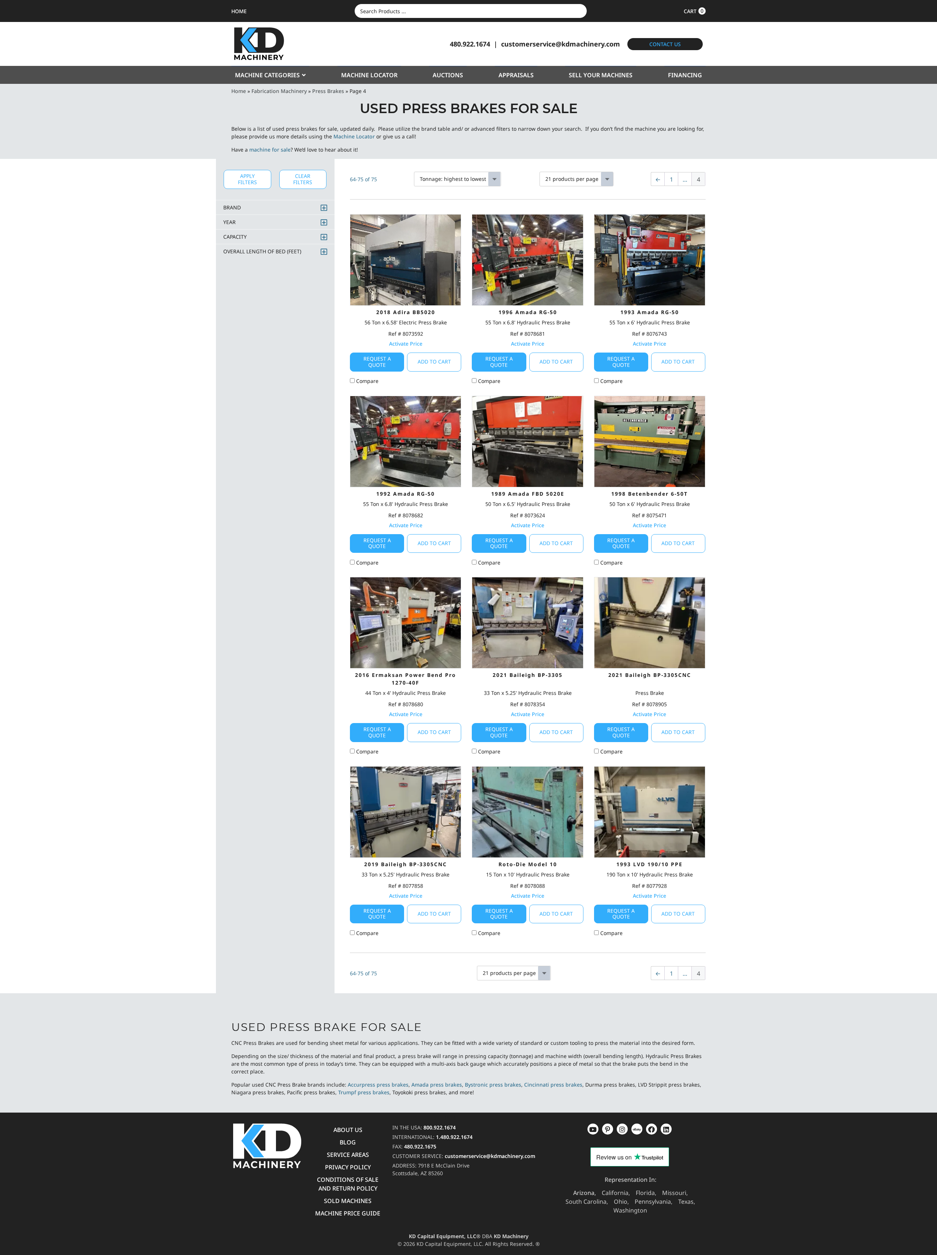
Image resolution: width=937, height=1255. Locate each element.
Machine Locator (369, 75)
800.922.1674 (439, 1127)
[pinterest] (622, 1129)
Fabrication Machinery (279, 90)
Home (238, 90)
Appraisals (516, 75)
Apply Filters (247, 179)
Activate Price (405, 343)
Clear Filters (302, 179)
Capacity (235, 236)
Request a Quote (377, 361)
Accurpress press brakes (378, 1084)
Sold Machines (348, 1201)
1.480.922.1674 (454, 1136)
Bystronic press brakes (493, 1084)
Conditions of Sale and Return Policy (347, 1184)
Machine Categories (267, 75)
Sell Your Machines (600, 75)
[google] (607, 1129)
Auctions (448, 75)
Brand (232, 207)
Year (229, 222)
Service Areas (348, 1155)
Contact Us (665, 44)
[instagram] (636, 1129)
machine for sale (270, 149)
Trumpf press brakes (363, 1092)
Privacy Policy (348, 1167)
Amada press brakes (436, 1084)
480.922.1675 (420, 1146)
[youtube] (592, 1129)
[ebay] (651, 1129)
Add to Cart (434, 361)
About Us (347, 1130)
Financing (685, 75)
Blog (348, 1142)
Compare (366, 380)
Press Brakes (328, 90)
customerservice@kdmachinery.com (560, 44)
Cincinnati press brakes (553, 1084)
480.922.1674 (470, 44)
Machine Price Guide (347, 1213)
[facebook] (666, 1129)
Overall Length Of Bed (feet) (262, 251)
